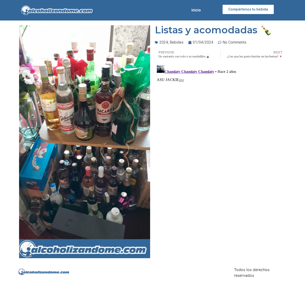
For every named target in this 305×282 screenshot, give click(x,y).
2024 (163, 42)
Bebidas (176, 42)
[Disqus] (220, 122)
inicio (196, 10)
